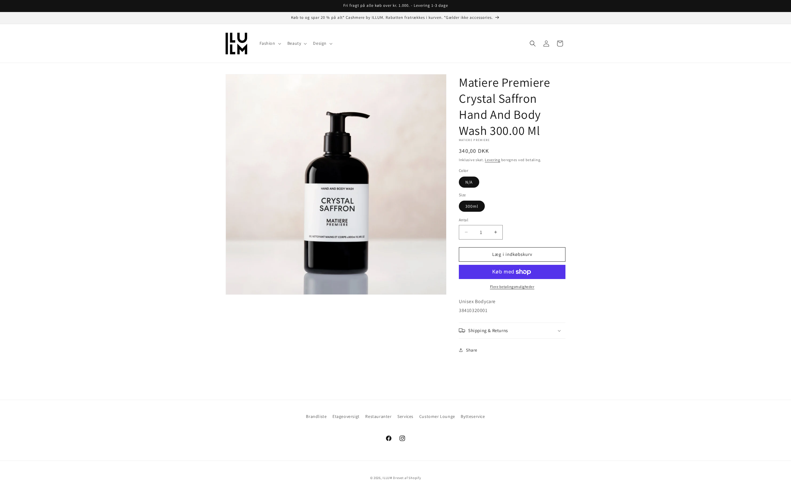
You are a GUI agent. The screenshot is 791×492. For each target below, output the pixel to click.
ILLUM (387, 478)
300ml (471, 206)
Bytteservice (473, 416)
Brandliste (316, 416)
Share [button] (471, 350)
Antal (463, 220)
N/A (469, 182)
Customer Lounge (437, 416)
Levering (492, 159)
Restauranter (378, 416)
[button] (270, 43)
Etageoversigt (346, 416)
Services (405, 416)
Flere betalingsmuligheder (512, 286)
